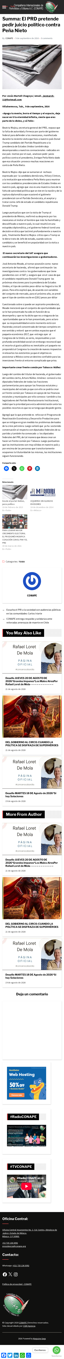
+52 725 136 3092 (10, 1243)
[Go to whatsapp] (56, 1350)
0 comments (47, 38)
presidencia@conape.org (14, 1246)
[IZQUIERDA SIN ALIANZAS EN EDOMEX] (42, 492)
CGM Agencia (29, 1326)
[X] (10, 1274)
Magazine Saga (39, 1338)
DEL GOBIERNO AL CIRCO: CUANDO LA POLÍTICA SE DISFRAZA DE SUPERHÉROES (31, 744)
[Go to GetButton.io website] (57, 1356)
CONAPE (9, 38)
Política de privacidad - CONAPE (17, 1284)
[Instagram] (15, 1274)
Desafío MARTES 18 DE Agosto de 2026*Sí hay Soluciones (30, 795)
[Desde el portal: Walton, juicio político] (14, 492)
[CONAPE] (32, 581)
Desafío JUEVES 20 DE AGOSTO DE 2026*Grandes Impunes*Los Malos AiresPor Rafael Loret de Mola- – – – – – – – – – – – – (31, 681)
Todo (22, 562)
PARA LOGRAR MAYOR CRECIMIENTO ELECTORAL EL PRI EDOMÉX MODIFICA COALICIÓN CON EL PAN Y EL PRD (14, 536)
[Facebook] (4, 1274)
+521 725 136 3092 (21, 1265)
